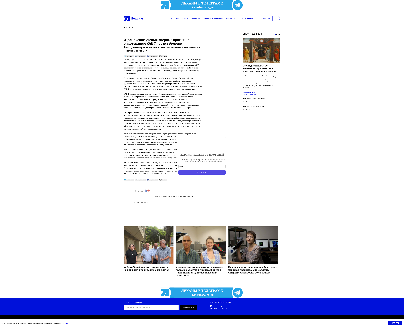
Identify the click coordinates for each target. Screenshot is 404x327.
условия (65, 323)
